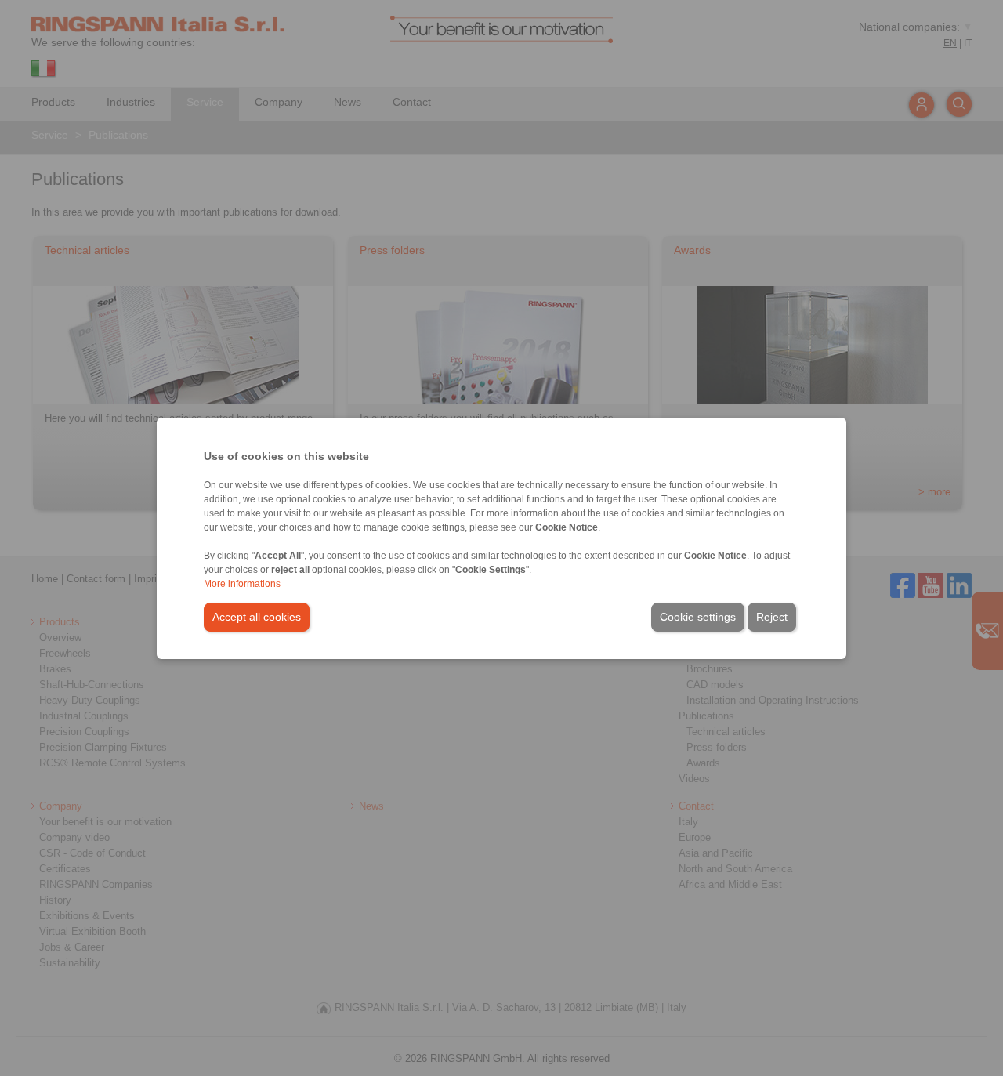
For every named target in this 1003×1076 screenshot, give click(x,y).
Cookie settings (698, 616)
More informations (242, 584)
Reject (772, 616)
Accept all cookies (256, 616)
